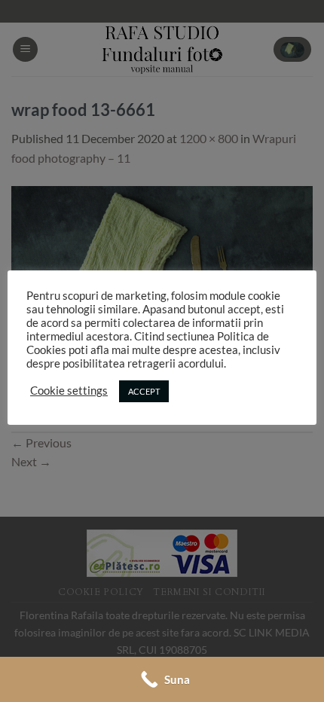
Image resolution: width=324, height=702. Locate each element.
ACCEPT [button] (144, 391)
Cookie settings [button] (69, 390)
